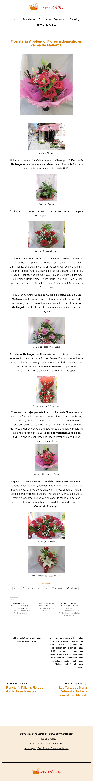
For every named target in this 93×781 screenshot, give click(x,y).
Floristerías (44, 19)
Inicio (16, 19)
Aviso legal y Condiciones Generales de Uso (47, 748)
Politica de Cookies (46, 738)
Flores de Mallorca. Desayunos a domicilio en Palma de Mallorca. (21, 605)
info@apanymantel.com (60, 734)
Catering (75, 19)
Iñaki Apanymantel (28, 641)
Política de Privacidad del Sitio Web (46, 743)
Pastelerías (29, 19)
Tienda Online (48, 25)
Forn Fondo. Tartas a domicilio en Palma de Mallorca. (69, 605)
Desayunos (60, 19)
